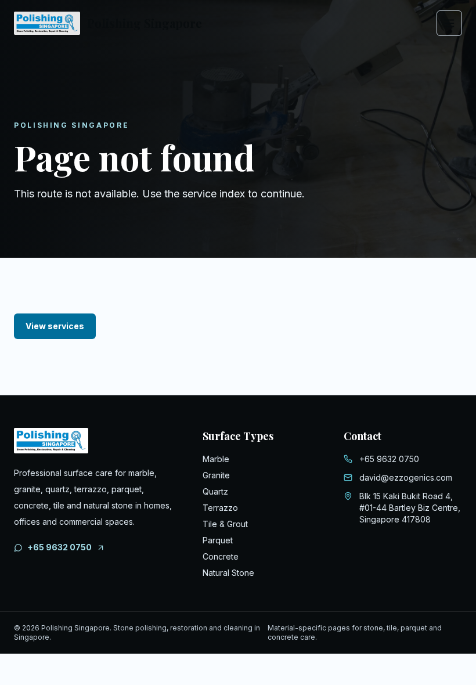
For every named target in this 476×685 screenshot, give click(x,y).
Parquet (218, 540)
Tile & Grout (225, 524)
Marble (216, 459)
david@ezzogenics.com (405, 477)
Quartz (215, 491)
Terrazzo (220, 508)
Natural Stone (228, 573)
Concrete (221, 556)
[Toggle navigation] (449, 23)
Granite (216, 475)
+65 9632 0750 (59, 547)
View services (55, 326)
